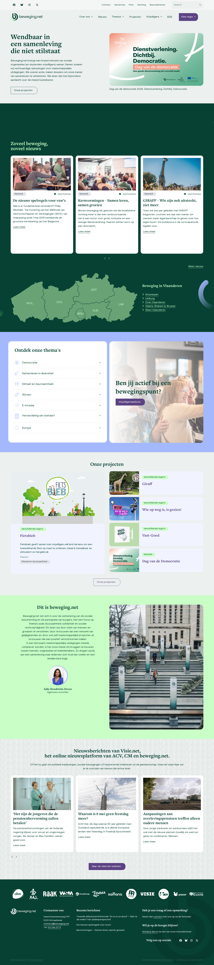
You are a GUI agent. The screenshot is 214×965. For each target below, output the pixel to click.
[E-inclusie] (17, 405)
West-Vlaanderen (155, 310)
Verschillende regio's (154, 477)
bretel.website (166, 960)
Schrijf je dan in (150, 932)
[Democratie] (17, 362)
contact (158, 917)
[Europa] (17, 428)
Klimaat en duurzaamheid (37, 384)
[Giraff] (123, 483)
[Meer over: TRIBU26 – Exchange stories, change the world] (172, 174)
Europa (26, 428)
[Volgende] (109, 258)
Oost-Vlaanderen (155, 302)
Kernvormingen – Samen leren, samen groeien (100, 930)
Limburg (150, 298)
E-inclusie (28, 405)
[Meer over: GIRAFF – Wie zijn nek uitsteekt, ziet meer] (107, 174)
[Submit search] (200, 5)
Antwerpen (151, 294)
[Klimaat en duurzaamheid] (17, 384)
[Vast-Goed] (123, 534)
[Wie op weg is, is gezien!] (123, 509)
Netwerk (19, 194)
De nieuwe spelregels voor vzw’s (93, 925)
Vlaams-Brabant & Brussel (160, 306)
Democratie (29, 363)
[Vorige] (105, 258)
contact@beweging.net (56, 924)
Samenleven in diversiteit (38, 373)
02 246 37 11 (54, 927)
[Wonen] (17, 394)
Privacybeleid (36, 960)
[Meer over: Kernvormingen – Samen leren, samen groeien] (42, 174)
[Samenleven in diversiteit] (17, 373)
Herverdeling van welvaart (38, 416)
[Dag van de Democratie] (123, 560)
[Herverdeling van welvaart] (17, 416)
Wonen (26, 395)
